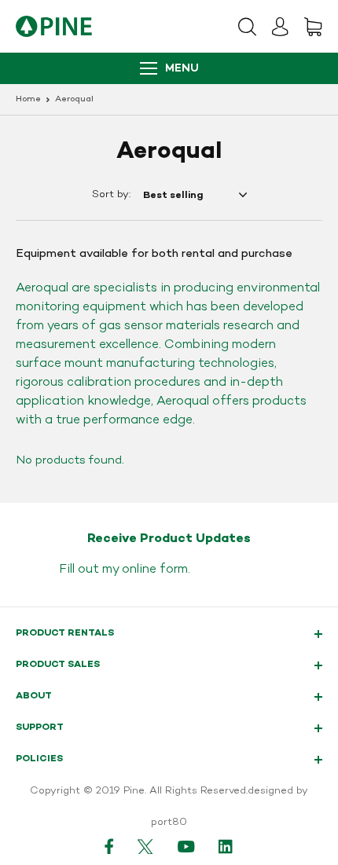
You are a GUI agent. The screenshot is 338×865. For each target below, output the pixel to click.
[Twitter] (146, 846)
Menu (182, 68)
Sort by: (111, 195)
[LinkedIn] (226, 846)
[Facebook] (109, 846)
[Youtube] (186, 846)
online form (155, 569)
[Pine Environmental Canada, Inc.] (54, 26)
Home (28, 99)
